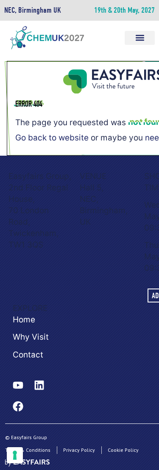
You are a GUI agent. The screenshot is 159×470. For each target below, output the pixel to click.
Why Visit (31, 337)
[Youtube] (17, 385)
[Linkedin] (39, 385)
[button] (140, 38)
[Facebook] (17, 406)
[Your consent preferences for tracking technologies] (15, 455)
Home (24, 319)
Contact (28, 355)
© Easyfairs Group (26, 437)
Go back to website (52, 138)
